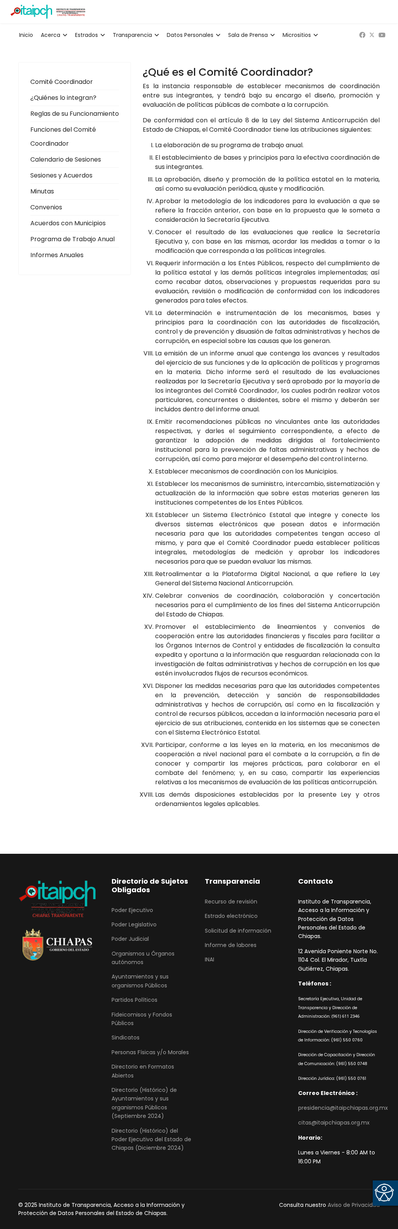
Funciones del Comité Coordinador (63, 136)
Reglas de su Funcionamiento (74, 113)
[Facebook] (362, 35)
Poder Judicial (130, 939)
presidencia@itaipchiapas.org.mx (343, 1108)
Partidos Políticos (134, 1000)
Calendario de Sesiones (65, 159)
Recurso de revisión (231, 901)
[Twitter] (372, 35)
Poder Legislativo (134, 924)
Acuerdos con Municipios (68, 223)
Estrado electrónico (231, 916)
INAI (209, 959)
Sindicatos (126, 1037)
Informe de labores (231, 945)
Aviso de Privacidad (354, 1205)
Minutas (42, 191)
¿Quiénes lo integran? (63, 97)
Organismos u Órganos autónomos (143, 958)
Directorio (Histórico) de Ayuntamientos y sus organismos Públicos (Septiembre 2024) (144, 1103)
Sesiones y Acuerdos (61, 175)
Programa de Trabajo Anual (72, 239)
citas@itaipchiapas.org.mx (334, 1122)
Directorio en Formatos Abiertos (143, 1071)
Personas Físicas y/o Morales (150, 1052)
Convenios (46, 207)
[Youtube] (382, 35)
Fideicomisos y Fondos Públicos (142, 1019)
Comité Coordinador (61, 81)
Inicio (26, 35)
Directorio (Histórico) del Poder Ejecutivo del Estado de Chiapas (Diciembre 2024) (151, 1139)
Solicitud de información (238, 931)
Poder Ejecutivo (132, 910)
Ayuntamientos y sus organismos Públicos (140, 981)
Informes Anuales (57, 255)
